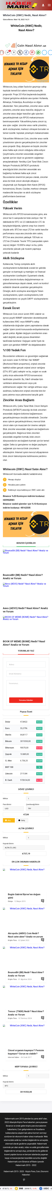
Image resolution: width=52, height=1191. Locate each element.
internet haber (13, 1057)
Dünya (10, 901)
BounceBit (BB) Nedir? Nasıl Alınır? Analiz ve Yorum (26, 974)
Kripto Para (12, 940)
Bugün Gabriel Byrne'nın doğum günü (24, 896)
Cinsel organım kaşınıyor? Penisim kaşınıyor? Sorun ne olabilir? (26, 1052)
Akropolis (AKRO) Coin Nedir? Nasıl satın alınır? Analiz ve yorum (25, 935)
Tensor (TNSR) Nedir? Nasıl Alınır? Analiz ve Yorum (26, 1013)
